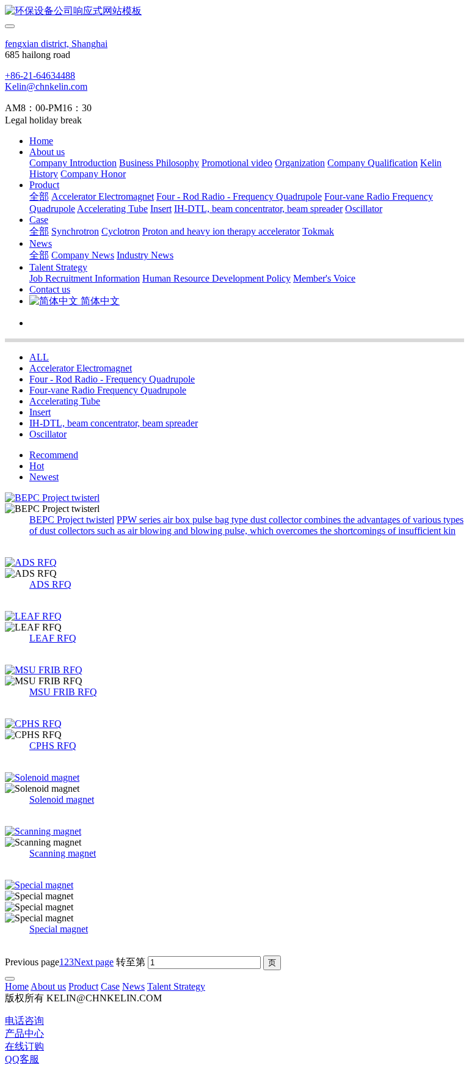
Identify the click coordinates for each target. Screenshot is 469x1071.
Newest (44, 477)
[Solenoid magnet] (234, 777)
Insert (40, 412)
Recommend (53, 455)
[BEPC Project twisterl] (234, 497)
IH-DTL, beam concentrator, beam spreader (113, 423)
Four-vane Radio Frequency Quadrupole (107, 390)
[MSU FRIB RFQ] (234, 670)
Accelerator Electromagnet (80, 368)
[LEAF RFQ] (234, 616)
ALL (39, 357)
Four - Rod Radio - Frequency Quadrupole (112, 379)
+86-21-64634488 (40, 75)
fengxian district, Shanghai (56, 43)
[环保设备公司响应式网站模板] (234, 11)
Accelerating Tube (64, 401)
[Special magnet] (234, 885)
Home (41, 141)
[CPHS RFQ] (234, 723)
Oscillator (48, 434)
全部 (39, 196)
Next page (94, 962)
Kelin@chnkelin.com (46, 86)
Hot (36, 466)
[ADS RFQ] (234, 562)
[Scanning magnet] (234, 831)
